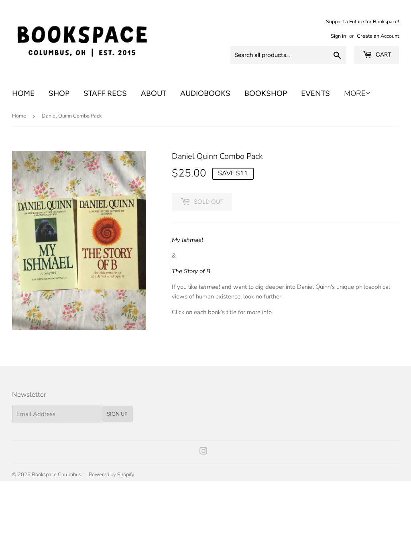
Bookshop (265, 93)
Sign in (338, 36)
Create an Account (378, 36)
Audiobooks (205, 93)
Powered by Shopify (111, 474)
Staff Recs (105, 93)
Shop (59, 93)
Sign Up (117, 414)
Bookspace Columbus (56, 474)
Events (315, 93)
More (355, 93)
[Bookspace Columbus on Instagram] (203, 452)
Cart (382, 54)
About (153, 93)
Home (23, 93)
